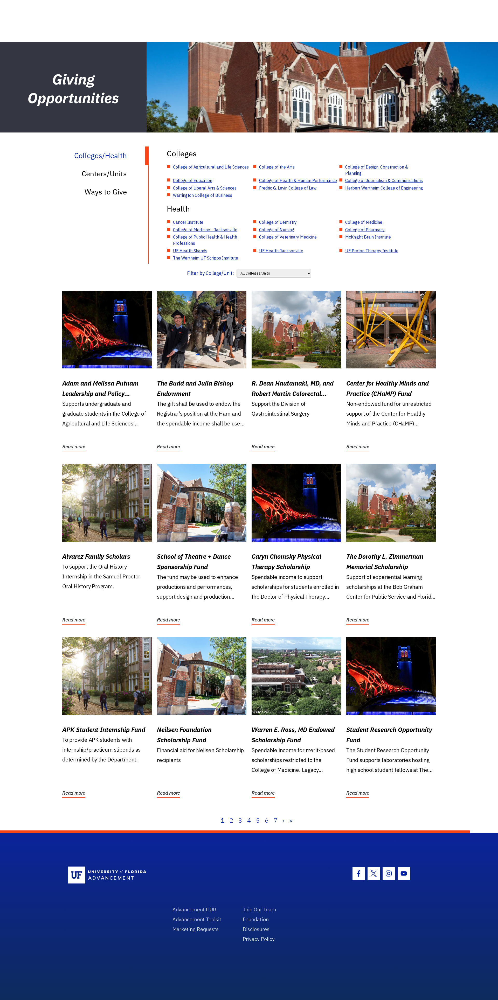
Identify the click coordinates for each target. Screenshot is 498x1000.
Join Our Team (259, 909)
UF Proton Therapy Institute (371, 250)
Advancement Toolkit (196, 919)
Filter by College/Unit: (210, 273)
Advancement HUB (194, 909)
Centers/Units (104, 173)
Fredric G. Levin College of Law (287, 188)
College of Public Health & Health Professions (205, 240)
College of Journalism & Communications (384, 180)
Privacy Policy (259, 938)
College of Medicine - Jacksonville (205, 229)
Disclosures (256, 929)
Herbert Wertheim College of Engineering (384, 188)
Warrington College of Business (202, 195)
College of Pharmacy (365, 229)
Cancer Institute (188, 222)
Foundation (256, 919)
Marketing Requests (195, 929)
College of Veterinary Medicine (288, 237)
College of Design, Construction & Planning (376, 170)
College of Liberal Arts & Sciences (205, 188)
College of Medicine (363, 222)
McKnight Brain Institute (368, 237)
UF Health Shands (190, 250)
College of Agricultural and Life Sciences (211, 167)
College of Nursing (276, 229)
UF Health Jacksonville (281, 250)
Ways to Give (106, 192)
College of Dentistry (278, 222)
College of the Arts (277, 167)
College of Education (192, 180)
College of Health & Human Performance (298, 180)
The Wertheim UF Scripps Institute (205, 258)
